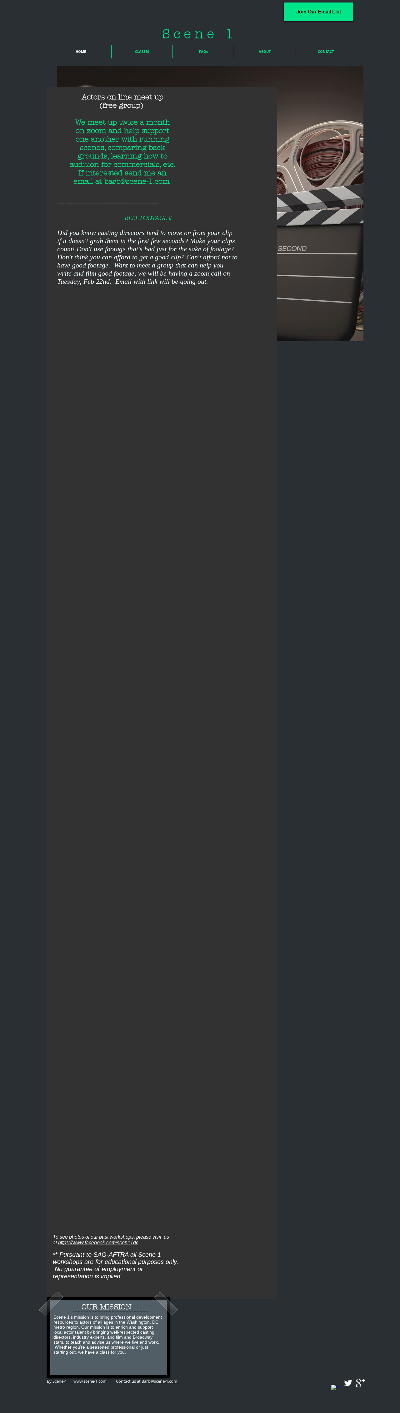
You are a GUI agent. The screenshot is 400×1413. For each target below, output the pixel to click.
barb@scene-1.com (137, 181)
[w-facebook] (336, 1389)
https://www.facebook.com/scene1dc (98, 1242)
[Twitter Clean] (348, 1383)
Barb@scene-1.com (160, 1381)
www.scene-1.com (90, 1381)
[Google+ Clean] (360, 1383)
